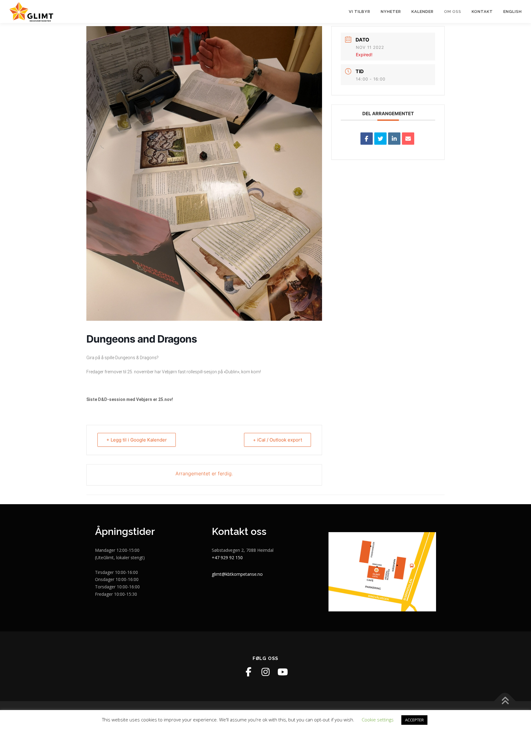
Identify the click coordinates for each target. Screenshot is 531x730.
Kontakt (482, 11)
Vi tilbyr (359, 11)
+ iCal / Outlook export (277, 440)
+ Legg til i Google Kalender (136, 440)
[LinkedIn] (394, 138)
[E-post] (408, 138)
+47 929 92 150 (227, 557)
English (512, 11)
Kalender (422, 11)
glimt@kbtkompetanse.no (237, 574)
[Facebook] (248, 672)
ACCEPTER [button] (414, 720)
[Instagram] (265, 672)
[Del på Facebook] (366, 138)
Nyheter (391, 11)
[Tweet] (380, 138)
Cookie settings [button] (378, 719)
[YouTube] (282, 672)
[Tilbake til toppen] (505, 701)
